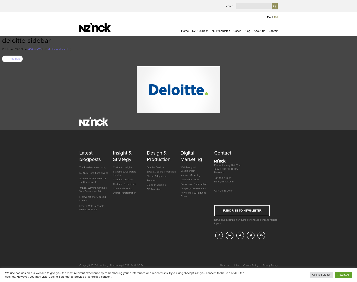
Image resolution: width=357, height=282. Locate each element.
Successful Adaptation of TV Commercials (92, 180)
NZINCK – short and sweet (93, 172)
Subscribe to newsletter (242, 210)
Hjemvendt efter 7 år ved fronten (92, 198)
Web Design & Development (188, 169)
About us (259, 31)
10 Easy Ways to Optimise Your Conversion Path (93, 189)
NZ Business (200, 31)
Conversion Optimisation (194, 184)
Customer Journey (123, 179)
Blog (247, 31)
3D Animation (154, 189)
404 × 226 (35, 49)
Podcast (151, 180)
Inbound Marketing (190, 175)
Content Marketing (122, 188)
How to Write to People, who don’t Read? (92, 208)
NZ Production (221, 31)
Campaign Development (193, 188)
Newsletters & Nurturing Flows (193, 194)
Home (185, 31)
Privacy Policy (270, 265)
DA (269, 17)
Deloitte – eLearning (58, 49)
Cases (237, 31)
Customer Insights (122, 167)
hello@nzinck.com (223, 181)
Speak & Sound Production (161, 171)
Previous (12, 59)
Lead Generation (190, 179)
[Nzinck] (102, 27)
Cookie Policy (250, 265)
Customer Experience (124, 184)
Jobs (236, 265)
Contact (273, 31)
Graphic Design (155, 167)
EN (276, 17)
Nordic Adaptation (156, 176)
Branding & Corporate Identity (124, 173)
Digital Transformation (124, 192)
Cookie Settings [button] (321, 274)
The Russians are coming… (93, 167)
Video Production (156, 184)
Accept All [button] (343, 274)
